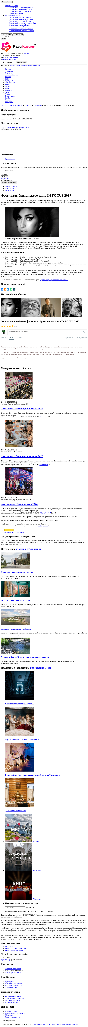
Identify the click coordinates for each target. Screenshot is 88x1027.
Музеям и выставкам (12, 1000)
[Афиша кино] (18, 899)
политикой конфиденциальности (69, 1024)
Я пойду (4, 176)
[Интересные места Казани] (18, 841)
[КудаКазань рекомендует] (18, 870)
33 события (37, 870)
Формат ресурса (11, 987)
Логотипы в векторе (12, 1017)
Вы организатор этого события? (12, 532)
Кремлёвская (10, 159)
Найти (4, 39)
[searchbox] (44, 39)
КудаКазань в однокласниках (16, 948)
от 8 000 (45, 513)
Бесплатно (43, 417)
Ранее (19, 338)
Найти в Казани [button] (7, 2)
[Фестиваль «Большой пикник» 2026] (44, 433)
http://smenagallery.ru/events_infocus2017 (54, 280)
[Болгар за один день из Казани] (15, 596)
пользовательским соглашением (43, 1024)
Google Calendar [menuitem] (11, 186)
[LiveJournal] (14, 289)
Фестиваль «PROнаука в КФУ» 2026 (22, 408)
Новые (3, 338)
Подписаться (30, 907)
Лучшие (11, 338)
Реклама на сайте (11, 1011)
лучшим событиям (9, 59)
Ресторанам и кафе (12, 1002)
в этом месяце (35, 65)
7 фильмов (37, 899)
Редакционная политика (14, 983)
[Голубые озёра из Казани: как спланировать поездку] (15, 653)
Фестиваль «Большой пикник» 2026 (22, 456)
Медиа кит (9, 1015)
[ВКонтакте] (2, 289)
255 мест (36, 841)
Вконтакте (9, 947)
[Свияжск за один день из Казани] (15, 625)
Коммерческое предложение (15, 1013)
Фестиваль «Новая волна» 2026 (19, 504)
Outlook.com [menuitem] (9, 188)
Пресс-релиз (9, 982)
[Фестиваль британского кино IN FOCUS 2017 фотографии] (11, 317)
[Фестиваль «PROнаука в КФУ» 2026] (44, 385)
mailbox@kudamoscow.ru (14, 972)
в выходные (25, 65)
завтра (18, 65)
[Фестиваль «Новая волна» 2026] (44, 481)
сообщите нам (43, 526)
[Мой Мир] (8, 289)
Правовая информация (13, 985)
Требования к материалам (14, 998)
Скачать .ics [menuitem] (9, 190)
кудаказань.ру (6, 960)
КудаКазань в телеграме (14, 950)
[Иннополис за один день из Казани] (15, 568)
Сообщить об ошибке (13, 969)
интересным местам (10, 57)
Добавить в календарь (9, 182)
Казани (26, 53)
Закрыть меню (18, 34)
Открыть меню (6, 34)
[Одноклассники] (5, 289)
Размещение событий (13, 996)
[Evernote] (11, 289)
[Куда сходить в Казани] (24, 51)
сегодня (12, 65)
